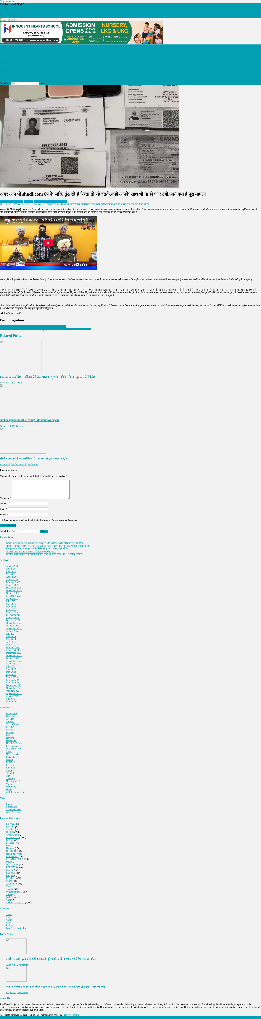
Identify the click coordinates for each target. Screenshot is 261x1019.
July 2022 (10, 699)
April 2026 (11, 577)
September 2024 (14, 628)
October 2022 (12, 690)
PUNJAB (10, 64)
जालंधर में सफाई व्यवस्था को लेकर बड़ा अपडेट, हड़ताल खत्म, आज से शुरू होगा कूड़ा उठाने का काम (48, 546)
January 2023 (12, 682)
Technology (11, 773)
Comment (5, 498)
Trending (10, 778)
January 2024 (12, 650)
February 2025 (13, 615)
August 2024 (12, 631)
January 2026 (12, 585)
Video (9, 784)
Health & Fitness (14, 743)
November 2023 (14, 655)
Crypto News (12, 724)
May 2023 (11, 671)
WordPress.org (13, 812)
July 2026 (10, 568)
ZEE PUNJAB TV (15, 53)
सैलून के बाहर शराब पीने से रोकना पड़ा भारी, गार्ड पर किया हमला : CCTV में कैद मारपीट (44, 554)
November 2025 (14, 590)
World (9, 789)
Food (8, 735)
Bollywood (11, 713)
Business (10, 716)
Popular (9, 759)
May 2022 (11, 701)
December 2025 (13, 587)
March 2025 (12, 612)
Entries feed (11, 806)
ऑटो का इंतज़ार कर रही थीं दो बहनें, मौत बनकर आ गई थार (29, 420)
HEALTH (11, 72)
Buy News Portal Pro (16, 928)
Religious (10, 61)
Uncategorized (41, 201)
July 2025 (10, 601)
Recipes (10, 765)
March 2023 (12, 677)
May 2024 (11, 639)
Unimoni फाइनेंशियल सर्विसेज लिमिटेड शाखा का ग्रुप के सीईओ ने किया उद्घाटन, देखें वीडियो (48, 377)
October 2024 (12, 625)
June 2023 (11, 669)
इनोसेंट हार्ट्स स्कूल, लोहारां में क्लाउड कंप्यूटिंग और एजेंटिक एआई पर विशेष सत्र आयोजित (44, 543)
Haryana (10, 738)
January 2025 (12, 617)
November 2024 (14, 623)
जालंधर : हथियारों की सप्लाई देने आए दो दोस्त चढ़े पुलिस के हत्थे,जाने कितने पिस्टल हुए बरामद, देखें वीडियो (45, 329)
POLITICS (11, 70)
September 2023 (14, 661)
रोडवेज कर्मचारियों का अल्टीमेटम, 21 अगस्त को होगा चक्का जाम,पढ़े (34, 458)
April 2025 (11, 609)
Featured (10, 732)
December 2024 (13, 620)
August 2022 (12, 696)
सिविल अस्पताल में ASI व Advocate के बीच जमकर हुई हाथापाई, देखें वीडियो (33, 326)
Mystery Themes (71, 1015)
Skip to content (7, 1)
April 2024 (11, 642)
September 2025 (14, 596)
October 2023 (12, 658)
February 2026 (13, 582)
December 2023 (13, 652)
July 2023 (10, 666)
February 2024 (13, 647)
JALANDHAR (13, 56)
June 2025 (11, 604)
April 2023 (11, 674)
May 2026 (11, 574)
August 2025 (12, 598)
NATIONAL (12, 754)
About (9, 9)
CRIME (10, 59)
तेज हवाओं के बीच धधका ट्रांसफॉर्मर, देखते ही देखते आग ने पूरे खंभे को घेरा (37, 548)
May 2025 (11, 606)
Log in (9, 804)
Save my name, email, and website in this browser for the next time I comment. (41, 520)
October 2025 (12, 593)
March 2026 (12, 579)
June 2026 (11, 571)
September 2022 (14, 693)
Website (4, 514)
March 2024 (12, 644)
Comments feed (13, 809)
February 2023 (13, 680)
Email (3, 509)
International (12, 746)
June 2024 (11, 636)
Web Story (11, 786)
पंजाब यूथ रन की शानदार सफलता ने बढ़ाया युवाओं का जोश (31, 551)
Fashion (10, 729)
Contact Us (11, 12)
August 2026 (12, 566)
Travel (9, 776)
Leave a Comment (87, 204)
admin (22, 204)
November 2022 (14, 688)
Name (4, 503)
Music (9, 751)
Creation (10, 719)
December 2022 (13, 685)
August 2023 (12, 663)
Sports (9, 770)
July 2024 (10, 634)
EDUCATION (13, 67)
